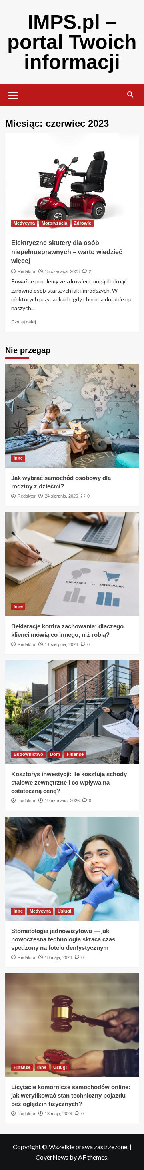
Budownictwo (28, 754)
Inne (18, 458)
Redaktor (27, 271)
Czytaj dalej (23, 322)
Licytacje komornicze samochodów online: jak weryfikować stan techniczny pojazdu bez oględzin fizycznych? (70, 1095)
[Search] (130, 95)
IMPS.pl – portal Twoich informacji (72, 42)
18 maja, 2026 (58, 957)
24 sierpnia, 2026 (61, 496)
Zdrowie (82, 223)
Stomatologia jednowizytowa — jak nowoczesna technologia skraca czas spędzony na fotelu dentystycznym (63, 939)
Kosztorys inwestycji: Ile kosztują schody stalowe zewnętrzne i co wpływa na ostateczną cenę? (69, 782)
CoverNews (52, 1157)
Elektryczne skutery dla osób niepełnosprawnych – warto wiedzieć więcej (66, 251)
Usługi (64, 911)
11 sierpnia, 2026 (61, 644)
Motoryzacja (54, 223)
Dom (55, 754)
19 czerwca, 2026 (62, 800)
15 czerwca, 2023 (62, 271)
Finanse (75, 754)
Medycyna (24, 223)
